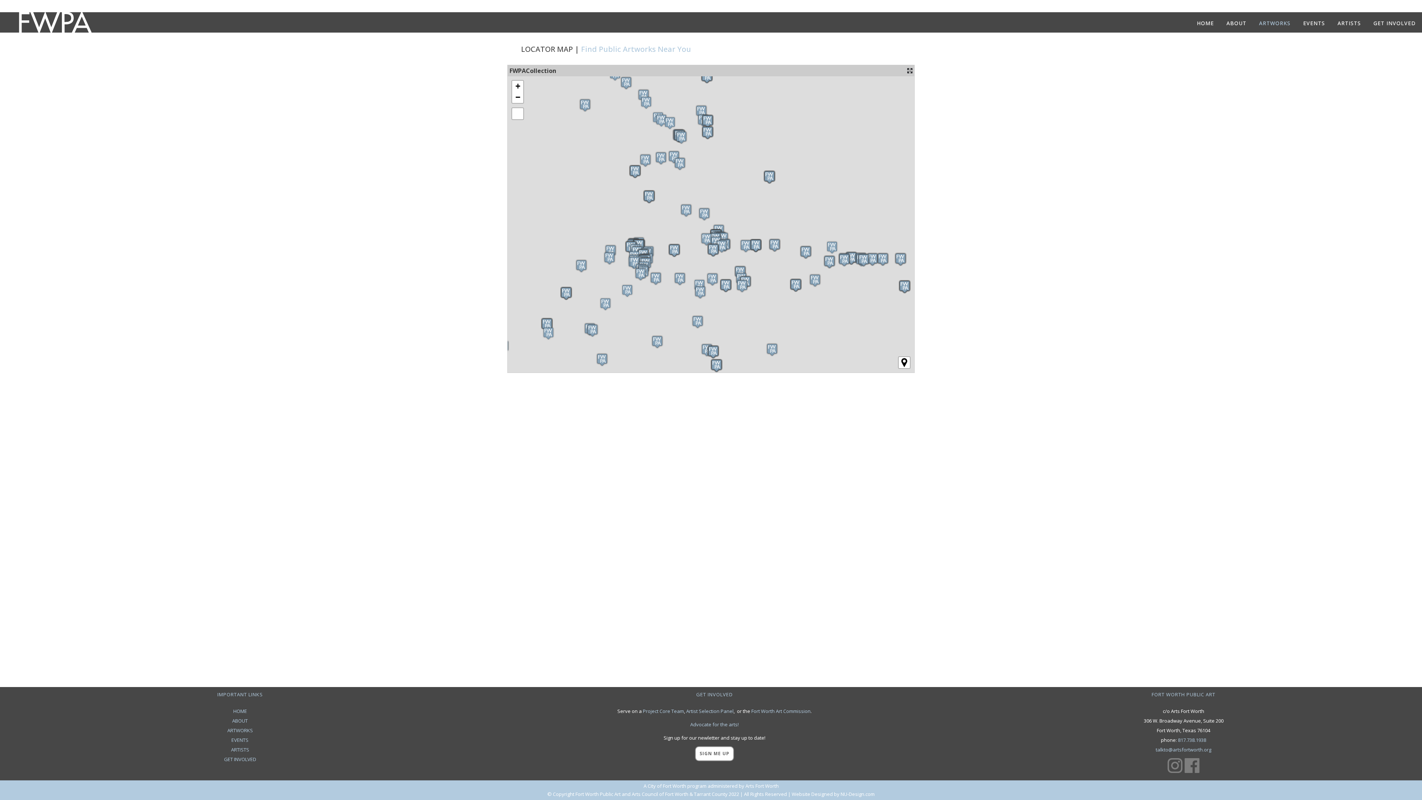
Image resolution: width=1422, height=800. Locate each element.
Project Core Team (663, 711)
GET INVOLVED (240, 759)
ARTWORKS (240, 730)
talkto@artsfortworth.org (1183, 749)
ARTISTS (240, 749)
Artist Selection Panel (710, 711)
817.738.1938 (1192, 740)
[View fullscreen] (517, 113)
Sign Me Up (715, 753)
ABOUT (240, 720)
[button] (627, 291)
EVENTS (239, 740)
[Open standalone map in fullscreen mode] (909, 70)
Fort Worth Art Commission (781, 711)
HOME (240, 711)
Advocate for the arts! (714, 724)
